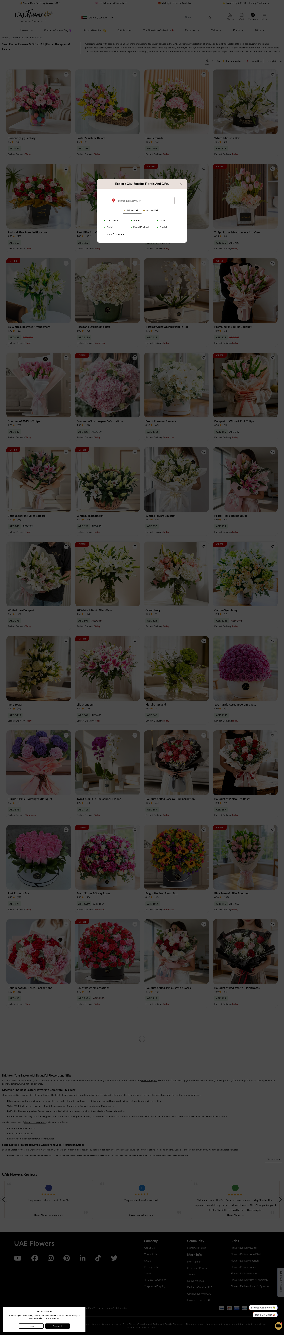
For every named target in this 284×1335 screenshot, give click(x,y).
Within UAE (132, 210)
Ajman (136, 220)
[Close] (181, 184)
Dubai (110, 227)
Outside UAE (152, 210)
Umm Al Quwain (115, 233)
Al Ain (163, 220)
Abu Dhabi (112, 220)
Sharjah (163, 227)
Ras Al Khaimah (141, 227)
